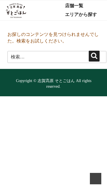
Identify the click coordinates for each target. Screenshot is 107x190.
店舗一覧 (74, 5)
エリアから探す (81, 14)
